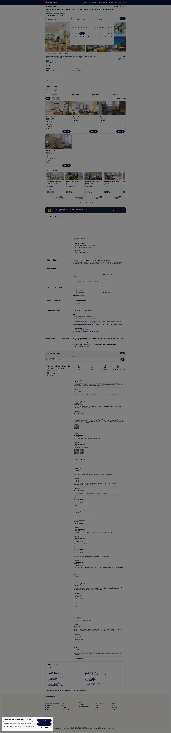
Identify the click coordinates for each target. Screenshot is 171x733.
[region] (27, 724)
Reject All (44, 724)
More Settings (44, 727)
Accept (44, 720)
